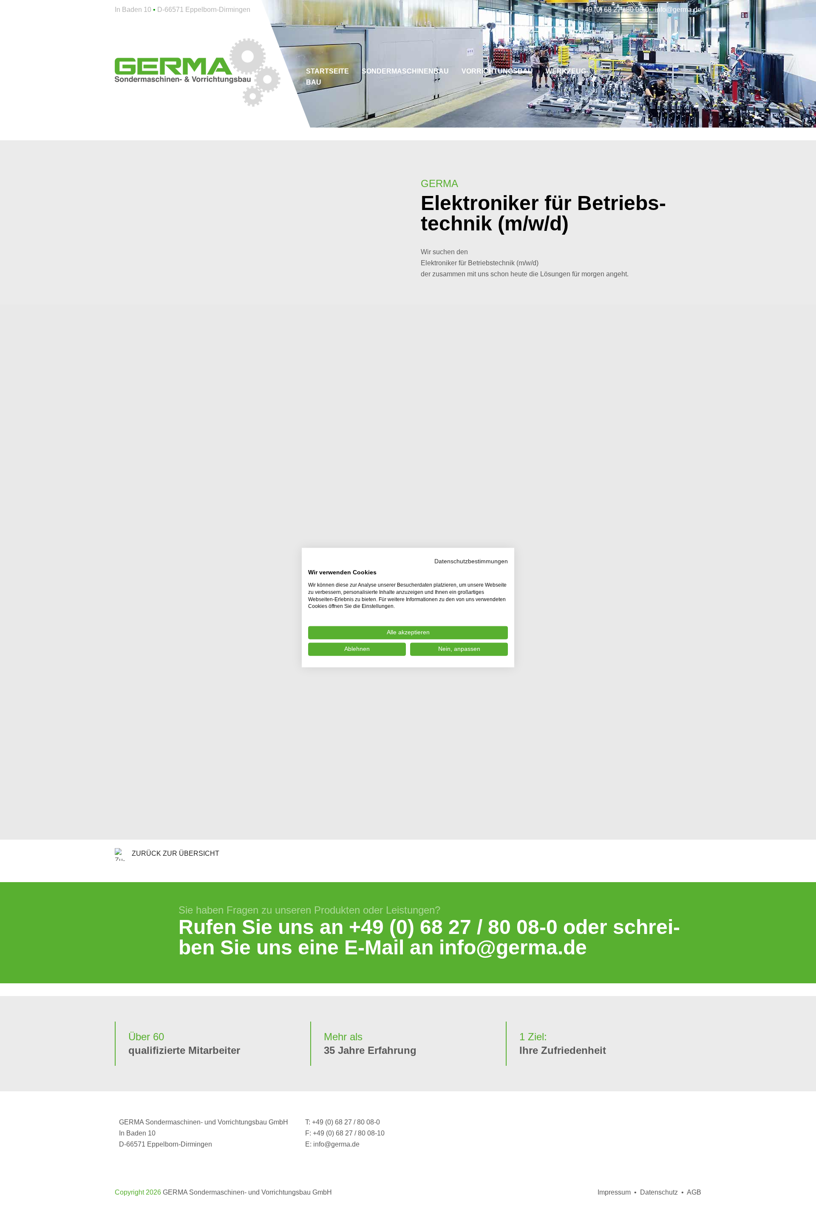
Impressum (614, 1192)
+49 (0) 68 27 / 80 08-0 (453, 927)
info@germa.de (513, 947)
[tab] (408, 354)
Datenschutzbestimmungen (471, 561)
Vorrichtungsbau (497, 71)
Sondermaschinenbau (405, 71)
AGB (694, 1192)
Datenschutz (659, 1192)
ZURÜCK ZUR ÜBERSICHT (175, 853)
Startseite (327, 71)
